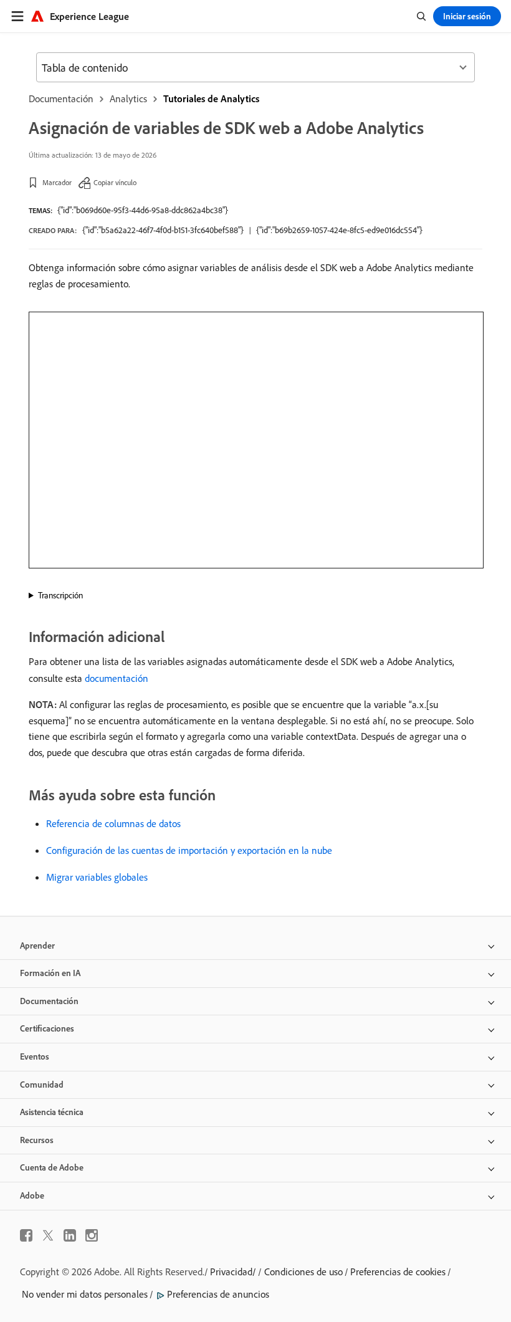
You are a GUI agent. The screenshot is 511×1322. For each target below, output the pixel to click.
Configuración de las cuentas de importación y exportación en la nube (189, 850)
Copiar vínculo (114, 182)
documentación (116, 678)
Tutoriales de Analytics (211, 98)
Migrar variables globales (97, 877)
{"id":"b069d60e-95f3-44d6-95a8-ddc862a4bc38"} (142, 210)
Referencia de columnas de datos (113, 823)
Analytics (128, 98)
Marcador (57, 182)
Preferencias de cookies (398, 1271)
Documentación (61, 98)
